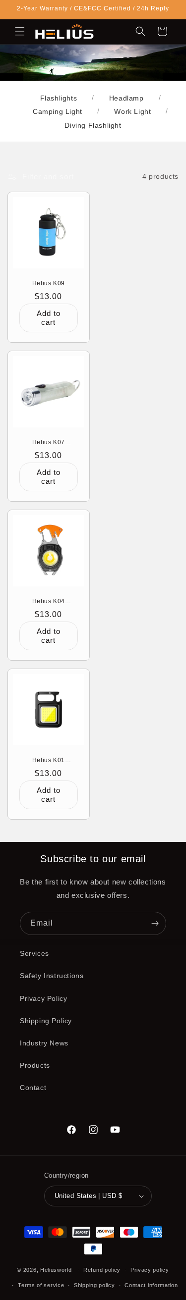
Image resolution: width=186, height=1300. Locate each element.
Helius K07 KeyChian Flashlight (48, 442)
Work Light (132, 111)
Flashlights (58, 98)
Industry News (44, 1043)
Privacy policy (149, 1270)
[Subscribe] (155, 923)
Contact (33, 1088)
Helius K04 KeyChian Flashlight (48, 601)
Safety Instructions (51, 976)
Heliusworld (56, 1270)
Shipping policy (94, 1285)
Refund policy (102, 1270)
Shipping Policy (46, 1021)
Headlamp (126, 98)
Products (35, 1065)
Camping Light (57, 111)
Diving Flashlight (92, 125)
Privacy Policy (43, 998)
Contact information (151, 1285)
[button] (20, 31)
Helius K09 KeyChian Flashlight (48, 283)
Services (34, 953)
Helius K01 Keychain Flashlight (48, 761)
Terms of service (41, 1285)
